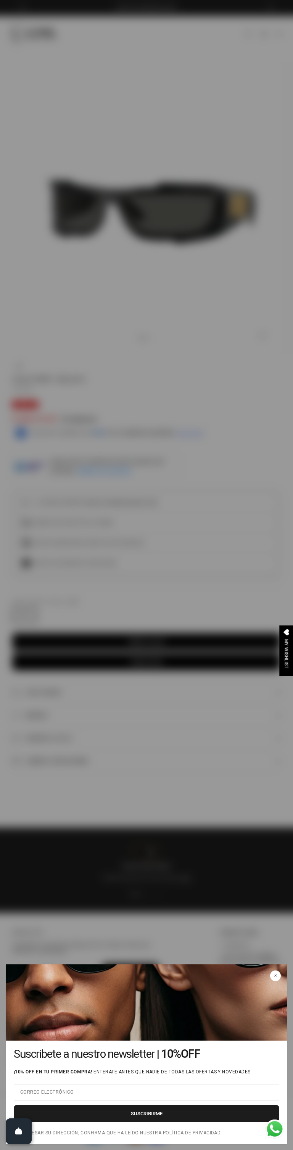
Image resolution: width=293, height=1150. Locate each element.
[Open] (19, 1131)
